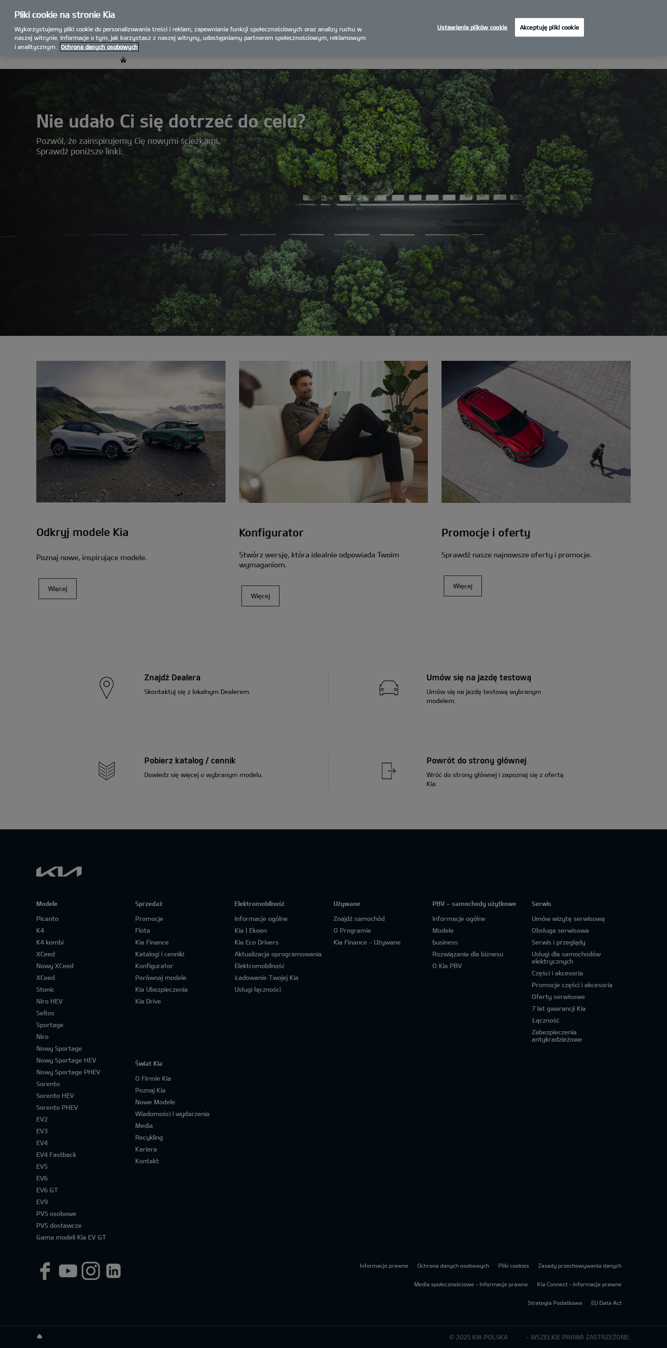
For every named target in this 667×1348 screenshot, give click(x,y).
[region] (333, 28)
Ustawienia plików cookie (472, 26)
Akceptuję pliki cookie (549, 26)
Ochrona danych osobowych (99, 46)
